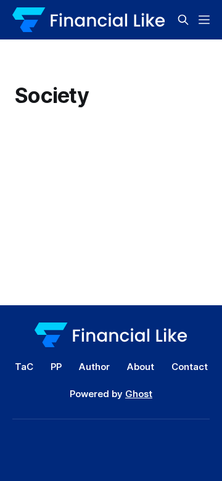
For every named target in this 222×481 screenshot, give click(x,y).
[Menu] (204, 20)
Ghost (138, 394)
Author (94, 366)
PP (56, 366)
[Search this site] (183, 20)
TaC (24, 366)
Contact (189, 366)
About (140, 366)
